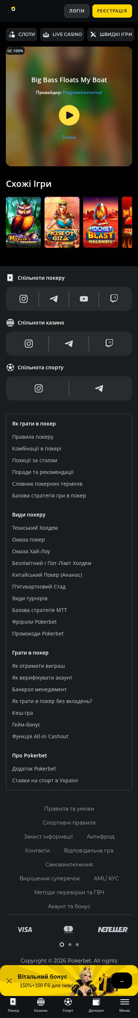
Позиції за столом (34, 460)
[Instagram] (24, 298)
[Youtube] (84, 298)
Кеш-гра (22, 712)
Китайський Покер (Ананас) (47, 574)
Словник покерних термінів (47, 483)
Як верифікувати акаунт (42, 677)
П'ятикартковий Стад (39, 586)
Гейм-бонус (26, 724)
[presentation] (13, 1005)
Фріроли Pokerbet (34, 621)
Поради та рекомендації (43, 471)
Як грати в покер (34, 423)
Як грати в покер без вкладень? (52, 701)
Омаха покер (28, 539)
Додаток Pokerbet (34, 768)
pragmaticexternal (82, 92)
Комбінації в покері (36, 448)
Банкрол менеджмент (39, 689)
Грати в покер (30, 652)
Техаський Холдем (35, 527)
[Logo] (23, 11)
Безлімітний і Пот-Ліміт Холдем (51, 562)
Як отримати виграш (38, 665)
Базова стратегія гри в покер (49, 495)
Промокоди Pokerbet (38, 633)
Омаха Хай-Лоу (31, 551)
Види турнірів (29, 598)
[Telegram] (54, 298)
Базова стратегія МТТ (39, 609)
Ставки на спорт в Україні (45, 780)
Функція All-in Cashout (40, 736)
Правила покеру (32, 436)
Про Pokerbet (29, 755)
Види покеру (29, 514)
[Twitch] (114, 298)
